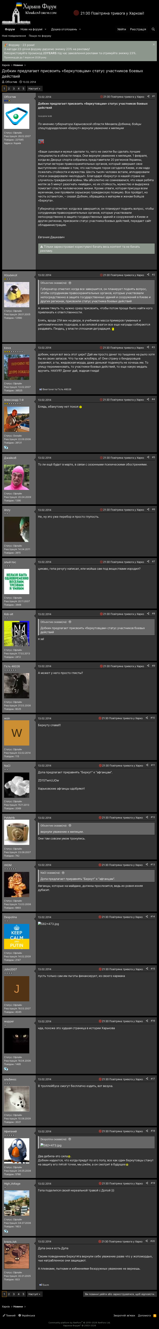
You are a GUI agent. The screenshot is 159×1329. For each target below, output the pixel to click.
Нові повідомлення (14, 35)
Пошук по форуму (40, 35)
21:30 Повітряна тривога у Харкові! (112, 13)
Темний (10, 1315)
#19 (153, 1182)
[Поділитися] (148, 96)
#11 (153, 765)
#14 (153, 916)
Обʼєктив (11, 81)
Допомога (144, 1315)
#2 (153, 274)
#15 (153, 968)
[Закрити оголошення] (153, 45)
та (57, 389)
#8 (153, 613)
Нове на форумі (31, 29)
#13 (153, 864)
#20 (152, 1241)
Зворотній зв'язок (124, 1315)
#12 (153, 817)
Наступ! (33, 88)
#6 (153, 509)
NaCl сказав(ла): (50, 872)
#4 (153, 399)
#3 (153, 347)
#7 (153, 561)
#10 (153, 717)
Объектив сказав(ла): (54, 282)
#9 (153, 665)
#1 (153, 96)
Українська (28, 1315)
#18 (153, 1130)
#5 (153, 457)
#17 (153, 1078)
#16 (153, 1020)
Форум (10, 29)
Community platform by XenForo (79, 1322)
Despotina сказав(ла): (54, 1139)
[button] (45, 29)
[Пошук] (153, 29)
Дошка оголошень (64, 29)
